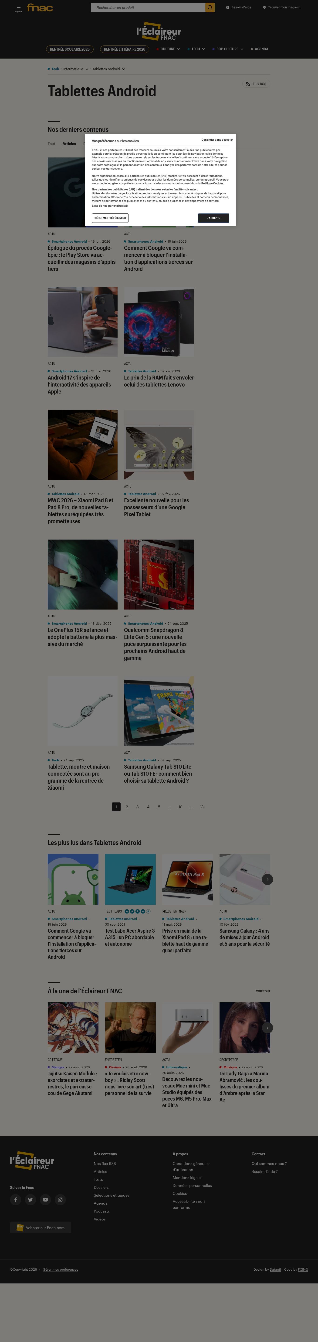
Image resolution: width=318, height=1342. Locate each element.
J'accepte (213, 218)
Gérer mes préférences (110, 218)
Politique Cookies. (212, 183)
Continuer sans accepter (217, 139)
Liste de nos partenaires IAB (110, 205)
